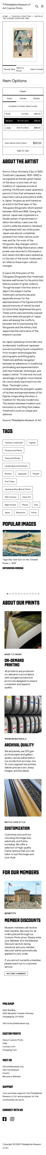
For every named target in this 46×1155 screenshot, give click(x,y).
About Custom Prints (13, 1040)
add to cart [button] (23, 151)
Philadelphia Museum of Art (26, 420)
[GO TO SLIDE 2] (10, 594)
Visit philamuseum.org (13, 1066)
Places (25, 505)
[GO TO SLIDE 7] (24, 594)
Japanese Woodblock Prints (18, 489)
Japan (7, 512)
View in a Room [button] (20, 69)
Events (6, 1073)
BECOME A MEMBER (16, 973)
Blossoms (20, 512)
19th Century (10, 497)
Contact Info (9, 1046)
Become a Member (12, 1076)
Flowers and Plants (13, 450)
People (36, 474)
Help (5, 1043)
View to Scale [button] (36, 69)
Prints (34, 512)
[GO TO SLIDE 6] (21, 594)
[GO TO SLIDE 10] (33, 594)
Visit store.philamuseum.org (16, 1023)
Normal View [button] (9, 69)
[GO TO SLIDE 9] (30, 594)
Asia (36, 505)
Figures (32, 443)
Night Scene (10, 505)
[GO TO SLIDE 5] (19, 594)
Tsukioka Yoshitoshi (14, 443)
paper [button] (23, 91)
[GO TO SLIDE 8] (27, 594)
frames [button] (23, 98)
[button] (23, 114)
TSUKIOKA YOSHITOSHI (21, 16)
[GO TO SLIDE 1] (7, 594)
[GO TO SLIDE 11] (35, 594)
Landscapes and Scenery (16, 466)
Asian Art (26, 497)
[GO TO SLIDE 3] (13, 594)
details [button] (36, 98)
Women (8, 474)
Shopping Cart (10, 1050)
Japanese (22, 474)
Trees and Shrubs (12, 458)
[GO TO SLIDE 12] (38, 594)
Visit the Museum (11, 1070)
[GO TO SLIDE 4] (16, 594)
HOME (5, 16)
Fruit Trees (9, 481)
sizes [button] (9, 98)
